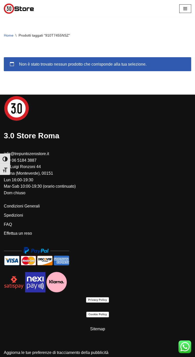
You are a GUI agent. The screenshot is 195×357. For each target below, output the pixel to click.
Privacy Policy (97, 300)
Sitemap (97, 329)
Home (8, 35)
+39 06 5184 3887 (20, 160)
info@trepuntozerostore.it (26, 154)
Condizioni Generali (22, 206)
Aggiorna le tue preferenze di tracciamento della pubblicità (56, 352)
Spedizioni (13, 215)
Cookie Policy (97, 314)
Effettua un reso (18, 233)
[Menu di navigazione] (185, 8)
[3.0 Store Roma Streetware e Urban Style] (19, 9)
